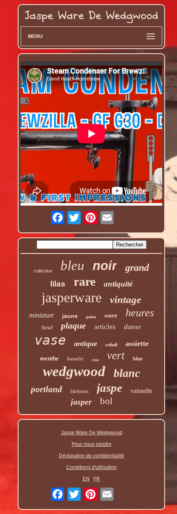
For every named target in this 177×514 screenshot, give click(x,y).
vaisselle (141, 390)
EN (86, 479)
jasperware (72, 297)
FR (96, 479)
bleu (72, 265)
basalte (75, 358)
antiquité (118, 284)
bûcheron (79, 391)
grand (137, 267)
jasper (81, 401)
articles (105, 327)
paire (91, 316)
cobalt (111, 345)
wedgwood (74, 371)
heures (140, 313)
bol (106, 401)
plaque (73, 325)
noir (105, 265)
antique (85, 343)
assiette (137, 343)
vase (50, 340)
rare (84, 281)
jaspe (109, 387)
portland (46, 389)
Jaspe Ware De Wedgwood (91, 433)
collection (43, 270)
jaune (70, 316)
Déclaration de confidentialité (91, 456)
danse (132, 327)
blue (138, 358)
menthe (49, 358)
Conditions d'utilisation (91, 467)
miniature (41, 315)
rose (95, 360)
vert (116, 355)
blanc (127, 373)
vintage (125, 299)
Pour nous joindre (92, 444)
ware (111, 315)
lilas (57, 284)
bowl (47, 328)
